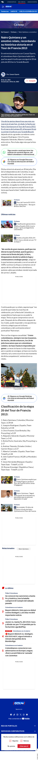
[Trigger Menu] (3, 6)
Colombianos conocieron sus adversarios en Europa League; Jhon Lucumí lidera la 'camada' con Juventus (19, 652)
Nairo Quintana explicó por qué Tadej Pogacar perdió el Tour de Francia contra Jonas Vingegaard (25, 482)
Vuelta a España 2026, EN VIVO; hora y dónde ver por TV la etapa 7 (25, 240)
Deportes (15, 741)
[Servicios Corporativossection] (35, 731)
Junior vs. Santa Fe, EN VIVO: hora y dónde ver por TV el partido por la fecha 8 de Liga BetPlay (20, 624)
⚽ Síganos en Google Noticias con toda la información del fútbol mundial (20, 398)
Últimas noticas (11, 1)
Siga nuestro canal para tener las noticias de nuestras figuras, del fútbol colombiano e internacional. (20, 152)
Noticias (26, 741)
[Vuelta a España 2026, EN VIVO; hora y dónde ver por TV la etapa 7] (7, 238)
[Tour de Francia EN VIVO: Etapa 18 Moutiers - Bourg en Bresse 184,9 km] (7, 203)
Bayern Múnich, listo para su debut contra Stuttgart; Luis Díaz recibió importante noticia (20, 612)
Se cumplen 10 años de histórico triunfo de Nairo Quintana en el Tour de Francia (25, 509)
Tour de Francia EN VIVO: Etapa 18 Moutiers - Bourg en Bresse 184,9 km (24, 204)
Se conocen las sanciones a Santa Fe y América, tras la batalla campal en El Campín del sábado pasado (20, 599)
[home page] (2, 2)
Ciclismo (14, 32)
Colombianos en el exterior (14, 607)
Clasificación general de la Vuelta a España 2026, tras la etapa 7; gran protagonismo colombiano (24, 226)
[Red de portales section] (35, 726)
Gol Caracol (21, 1)
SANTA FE (14, 11)
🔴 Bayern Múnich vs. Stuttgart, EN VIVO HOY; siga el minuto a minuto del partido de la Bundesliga (19, 637)
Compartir (32, 81)
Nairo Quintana (23, 549)
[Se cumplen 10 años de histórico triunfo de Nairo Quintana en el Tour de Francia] (7, 507)
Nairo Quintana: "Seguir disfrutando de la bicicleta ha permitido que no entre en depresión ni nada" (24, 496)
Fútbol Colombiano (11, 593)
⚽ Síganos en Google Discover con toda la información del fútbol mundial (20, 162)
